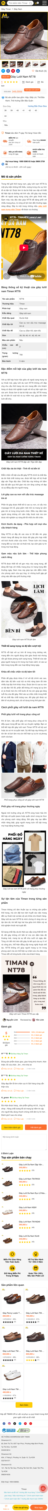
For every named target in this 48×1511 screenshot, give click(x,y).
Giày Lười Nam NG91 (28, 1207)
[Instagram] (9, 1424)
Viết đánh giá (35, 1127)
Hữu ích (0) (8, 1068)
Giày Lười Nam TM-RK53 (29, 1178)
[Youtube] (31, 1424)
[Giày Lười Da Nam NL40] (7, 1241)
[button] (37, 3)
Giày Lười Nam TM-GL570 (34, 1351)
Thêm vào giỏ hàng (21, 1507)
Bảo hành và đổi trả (11, 1492)
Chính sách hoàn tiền (13, 1499)
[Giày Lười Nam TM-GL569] (12, 1337)
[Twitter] (20, 1424)
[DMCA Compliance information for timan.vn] (23, 1430)
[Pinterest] (25, 1424)
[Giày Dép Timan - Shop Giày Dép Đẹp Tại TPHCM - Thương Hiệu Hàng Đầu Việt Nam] (3, 3)
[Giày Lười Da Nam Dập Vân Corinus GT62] (7, 1169)
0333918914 (5, 1450)
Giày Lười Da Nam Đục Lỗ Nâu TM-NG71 (32, 1193)
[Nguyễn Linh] (5, 1020)
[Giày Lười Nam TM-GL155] (36, 1299)
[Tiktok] (15, 1424)
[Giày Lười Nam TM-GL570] (36, 1337)
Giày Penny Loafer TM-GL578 (12, 1313)
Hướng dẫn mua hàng (27, 1492)
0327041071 (5, 1460)
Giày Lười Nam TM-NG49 (29, 1221)
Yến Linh (40, 1020)
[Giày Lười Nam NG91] (7, 1212)
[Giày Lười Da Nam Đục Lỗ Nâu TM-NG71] (7, 1198)
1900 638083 (14, 1482)
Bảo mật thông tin (19, 1495)
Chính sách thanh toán (35, 1495)
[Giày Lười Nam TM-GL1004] (12, 1375)
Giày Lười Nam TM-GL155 (34, 1313)
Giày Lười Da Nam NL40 (29, 1236)
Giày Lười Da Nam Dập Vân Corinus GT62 (30, 1164)
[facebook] (4, 1424)
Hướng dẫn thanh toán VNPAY (32, 1499)
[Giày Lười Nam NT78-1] (24, 36)
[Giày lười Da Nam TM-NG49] (7, 1226)
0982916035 (5, 1474)
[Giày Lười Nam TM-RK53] (7, 1183)
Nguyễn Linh (12, 1020)
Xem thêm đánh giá (12, 1127)
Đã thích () (41, 70)
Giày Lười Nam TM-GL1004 (11, 1389)
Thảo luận (20, 1068)
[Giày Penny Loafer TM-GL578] (12, 1299)
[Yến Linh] (34, 1020)
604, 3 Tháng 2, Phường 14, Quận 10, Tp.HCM (18, 1457)
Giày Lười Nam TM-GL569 (11, 1351)
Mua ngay (39, 1507)
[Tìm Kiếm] (31, 3)
